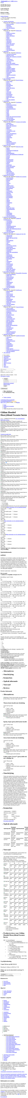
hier (18, 1094)
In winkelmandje (4, 650)
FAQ (4, 365)
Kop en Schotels (10, 45)
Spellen (8, 138)
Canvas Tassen (9, 308)
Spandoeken (9, 266)
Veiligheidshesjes (10, 227)
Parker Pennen (9, 294)
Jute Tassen (8, 313)
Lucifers (8, 132)
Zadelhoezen (9, 236)
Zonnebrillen (9, 214)
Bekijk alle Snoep (10, 97)
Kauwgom (8, 93)
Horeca (8, 82)
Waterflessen (9, 48)
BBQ (7, 239)
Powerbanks (9, 72)
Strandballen (9, 258)
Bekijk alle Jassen (10, 187)
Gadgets (8, 58)
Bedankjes (8, 103)
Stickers (8, 140)
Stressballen (9, 141)
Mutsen (8, 189)
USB (7, 76)
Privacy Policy (6, 1056)
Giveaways (8, 129)
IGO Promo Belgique (11, 1039)
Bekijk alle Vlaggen (10, 269)
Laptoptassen (9, 317)
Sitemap (5, 1060)
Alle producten (6, 352)
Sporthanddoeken (10, 153)
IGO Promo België (10, 1038)
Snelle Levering (7, 359)
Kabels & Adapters (10, 69)
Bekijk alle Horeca (10, 88)
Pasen (7, 112)
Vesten (7, 210)
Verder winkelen (7, 397)
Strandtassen (9, 329)
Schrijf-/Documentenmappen (12, 350)
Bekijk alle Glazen (10, 43)
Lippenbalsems (9, 278)
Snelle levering (9, 118)
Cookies (5, 1058)
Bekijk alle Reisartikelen (11, 325)
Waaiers (8, 211)
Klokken (8, 168)
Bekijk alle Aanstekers (11, 125)
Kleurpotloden (9, 299)
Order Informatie (7, 992)
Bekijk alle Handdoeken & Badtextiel (14, 154)
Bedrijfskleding (9, 178)
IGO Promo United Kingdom (13, 1049)
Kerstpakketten (9, 107)
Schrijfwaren (6, 288)
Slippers (8, 200)
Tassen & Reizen (7, 305)
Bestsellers (6, 360)
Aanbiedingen (6, 356)
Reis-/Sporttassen (10, 321)
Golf (7, 243)
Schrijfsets (8, 303)
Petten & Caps (9, 192)
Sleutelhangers (9, 135)
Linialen (8, 342)
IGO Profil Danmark (11, 1041)
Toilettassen (9, 283)
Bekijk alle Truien (10, 208)
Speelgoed (8, 136)
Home (4, 405)
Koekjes (8, 89)
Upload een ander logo (6, 434)
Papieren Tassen (10, 320)
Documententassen (10, 309)
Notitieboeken (9, 346)
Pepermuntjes (9, 94)
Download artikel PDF (8, 821)
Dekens (8, 149)
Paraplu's (8, 244)
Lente (7, 111)
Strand (7, 253)
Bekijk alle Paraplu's (11, 248)
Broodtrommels (9, 159)
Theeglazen (9, 41)
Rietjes (7, 163)
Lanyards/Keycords (10, 131)
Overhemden (9, 191)
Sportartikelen (9, 249)
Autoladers (8, 67)
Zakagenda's (9, 26)
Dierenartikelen (9, 240)
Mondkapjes (9, 279)
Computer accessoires (11, 54)
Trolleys (8, 330)
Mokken (8, 46)
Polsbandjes (9, 194)
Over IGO (5, 981)
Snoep (7, 90)
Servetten (8, 86)
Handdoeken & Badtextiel (12, 150)
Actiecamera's (9, 59)
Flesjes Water (9, 81)
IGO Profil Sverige (10, 1040)
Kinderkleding (9, 188)
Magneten (8, 170)
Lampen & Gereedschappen (9, 217)
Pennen (8, 292)
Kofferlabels (9, 324)
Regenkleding (9, 197)
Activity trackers (10, 60)
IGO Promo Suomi (10, 1047)
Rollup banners (9, 348)
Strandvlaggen (9, 267)
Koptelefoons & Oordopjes (12, 64)
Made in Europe (7, 363)
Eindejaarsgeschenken (11, 105)
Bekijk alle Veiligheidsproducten (13, 228)
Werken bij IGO (7, 984)
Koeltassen (8, 316)
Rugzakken (6, 1003)
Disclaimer (5, 1057)
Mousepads (8, 343)
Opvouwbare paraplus (11, 245)
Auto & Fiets (9, 235)
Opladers (8, 65)
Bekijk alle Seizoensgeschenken (13, 116)
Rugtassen (8, 326)
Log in (5, 385)
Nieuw (5, 361)
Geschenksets (9, 106)
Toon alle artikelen (10, 28)
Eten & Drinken (7, 78)
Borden (8, 148)
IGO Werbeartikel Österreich (12, 1036)
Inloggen (6, 378)
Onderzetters (9, 171)
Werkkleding (9, 213)
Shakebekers (9, 34)
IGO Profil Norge (10, 1051)
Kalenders (8, 25)
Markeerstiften (9, 291)
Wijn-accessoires (10, 172)
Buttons (8, 128)
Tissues (8, 281)
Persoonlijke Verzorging (8, 271)
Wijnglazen (8, 42)
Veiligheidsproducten (11, 226)
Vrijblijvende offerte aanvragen (7, 657)
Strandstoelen (9, 256)
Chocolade (8, 91)
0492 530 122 (4, 402)
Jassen (7, 184)
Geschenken (6, 101)
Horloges (8, 183)
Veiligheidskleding (10, 209)
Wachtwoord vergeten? (8, 383)
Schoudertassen (9, 327)
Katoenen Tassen (10, 314)
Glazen (8, 38)
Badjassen (8, 151)
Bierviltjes (8, 84)
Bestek (7, 158)
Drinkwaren (6, 29)
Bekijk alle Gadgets (10, 63)
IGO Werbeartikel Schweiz (12, 1048)
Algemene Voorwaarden (9, 1054)
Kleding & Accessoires (8, 175)
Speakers (8, 73)
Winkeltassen (6, 1017)
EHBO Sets (9, 275)
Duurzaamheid (6, 982)
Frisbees (8, 241)
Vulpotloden (9, 300)
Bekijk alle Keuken (10, 166)
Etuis (7, 338)
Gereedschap (9, 222)
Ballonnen (8, 127)
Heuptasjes (8, 312)
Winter (7, 114)
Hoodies (8, 206)
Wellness (8, 284)
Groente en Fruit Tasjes (11, 311)
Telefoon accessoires (11, 75)
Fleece (7, 181)
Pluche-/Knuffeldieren (11, 133)
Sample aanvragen (5, 652)
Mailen (18, 402)
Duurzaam (5, 357)
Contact (5, 993)
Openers (8, 162)
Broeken (8, 180)
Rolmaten (8, 224)
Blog (4, 364)
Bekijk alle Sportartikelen (12, 252)
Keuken (8, 157)
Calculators (8, 337)
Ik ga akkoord (4, 1096)
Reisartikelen (9, 322)
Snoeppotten (9, 95)
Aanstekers (8, 123)
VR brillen (8, 62)
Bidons (8, 37)
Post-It (7, 347)
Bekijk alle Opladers (11, 71)
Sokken (8, 201)
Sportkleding (9, 202)
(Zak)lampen (9, 221)
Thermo (8, 47)
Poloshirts (8, 193)
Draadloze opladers (10, 68)
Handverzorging (10, 277)
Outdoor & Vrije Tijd (8, 232)
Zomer (7, 115)
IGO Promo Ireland (10, 1045)
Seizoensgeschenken (11, 108)
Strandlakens (9, 254)
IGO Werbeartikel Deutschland (13, 1044)
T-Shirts (5, 1005)
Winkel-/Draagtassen (11, 331)
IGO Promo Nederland (8, 1035)
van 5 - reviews (9, 1)
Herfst (7, 110)
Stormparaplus (9, 247)
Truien (7, 205)
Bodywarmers (9, 179)
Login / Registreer (7, 991)
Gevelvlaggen (9, 265)
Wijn (7, 98)
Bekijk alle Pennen (10, 296)
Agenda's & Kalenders (8, 21)
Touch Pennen (9, 295)
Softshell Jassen (9, 185)
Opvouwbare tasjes (10, 318)
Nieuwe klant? (6, 384)
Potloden (8, 297)
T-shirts (8, 204)
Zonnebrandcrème (10, 286)
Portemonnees (9, 196)
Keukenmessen (9, 161)
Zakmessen (8, 230)
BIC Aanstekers (9, 124)
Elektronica (6, 51)
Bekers (7, 32)
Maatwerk (5, 366)
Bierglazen (8, 39)
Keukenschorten (10, 167)
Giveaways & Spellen (8, 120)
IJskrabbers (8, 223)
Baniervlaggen (9, 264)
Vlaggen (8, 262)
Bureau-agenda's (10, 24)
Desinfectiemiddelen (11, 274)
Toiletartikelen (9, 282)
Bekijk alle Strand (10, 257)
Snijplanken (9, 164)
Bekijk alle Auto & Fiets (11, 238)
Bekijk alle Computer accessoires (13, 56)
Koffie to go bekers (10, 33)
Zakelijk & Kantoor (7, 334)
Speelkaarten (9, 137)
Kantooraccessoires (10, 340)
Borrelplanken (9, 85)
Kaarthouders (9, 339)
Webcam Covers (10, 55)
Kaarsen (8, 155)
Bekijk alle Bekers (10, 35)
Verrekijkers (9, 261)
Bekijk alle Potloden (11, 301)
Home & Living (7, 145)
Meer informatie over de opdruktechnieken (16, 507)
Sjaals (7, 198)
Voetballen (8, 251)
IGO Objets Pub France (11, 1043)
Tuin (7, 260)
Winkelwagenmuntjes (11, 142)
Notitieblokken (9, 344)
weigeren (3, 1091)
